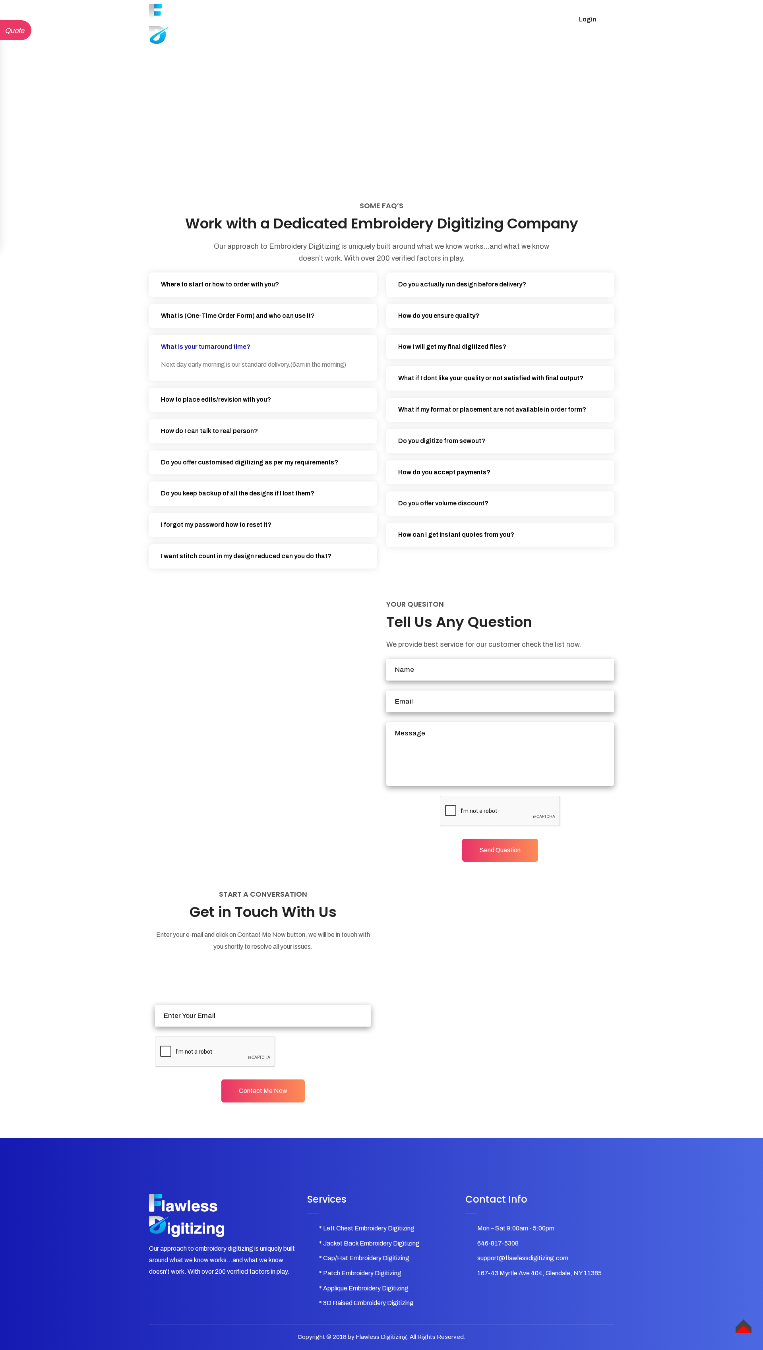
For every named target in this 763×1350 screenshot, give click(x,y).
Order (451, 19)
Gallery (361, 19)
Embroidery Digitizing (306, 19)
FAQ (423, 19)
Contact (485, 19)
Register (522, 19)
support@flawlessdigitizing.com (522, 1258)
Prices (394, 19)
